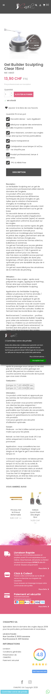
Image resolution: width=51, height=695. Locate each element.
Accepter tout (37, 360)
